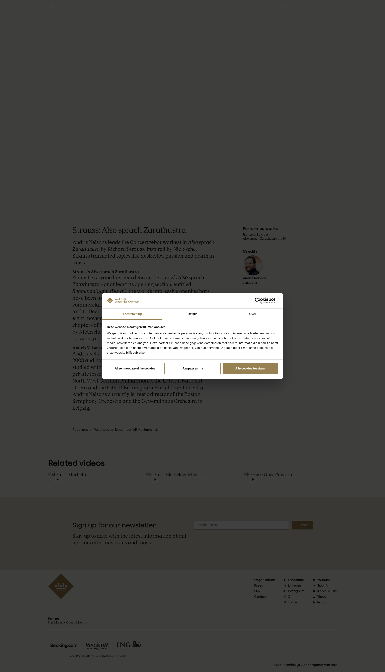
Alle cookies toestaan (250, 368)
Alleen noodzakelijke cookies (135, 368)
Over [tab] (252, 314)
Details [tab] (193, 314)
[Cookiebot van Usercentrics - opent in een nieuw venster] (260, 301)
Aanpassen (190, 368)
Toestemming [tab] (132, 314)
